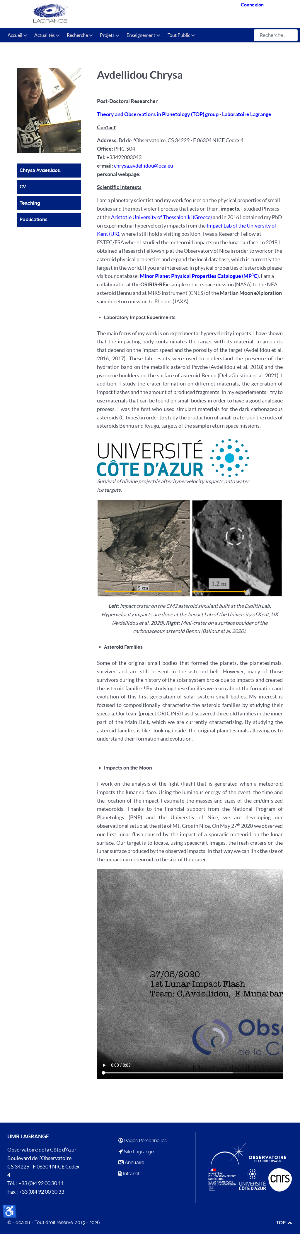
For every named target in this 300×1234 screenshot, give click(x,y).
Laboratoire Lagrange (246, 114)
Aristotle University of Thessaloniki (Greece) (161, 217)
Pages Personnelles (145, 1140)
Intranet (131, 1173)
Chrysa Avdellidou (40, 170)
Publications (33, 219)
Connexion (252, 4)
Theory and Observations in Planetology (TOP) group (158, 114)
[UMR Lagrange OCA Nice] (64, 14)
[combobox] (276, 35)
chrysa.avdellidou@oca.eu (143, 166)
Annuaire (134, 1162)
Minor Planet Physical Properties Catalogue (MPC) (199, 276)
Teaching (30, 203)
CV (23, 187)
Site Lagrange (139, 1151)
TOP (281, 1222)
